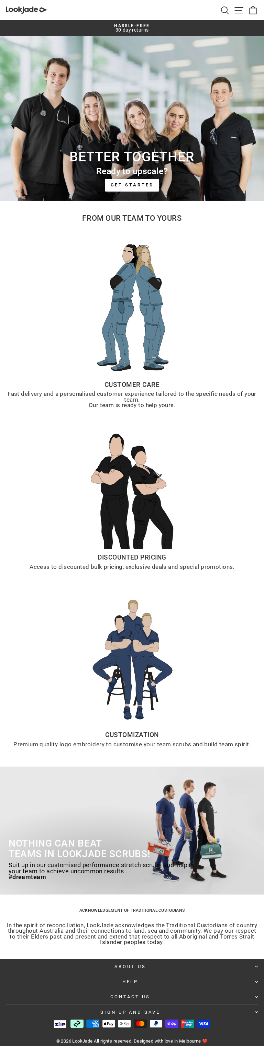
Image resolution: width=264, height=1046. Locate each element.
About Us (130, 966)
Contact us (130, 996)
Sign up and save (130, 1012)
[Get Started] (132, 118)
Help (130, 981)
